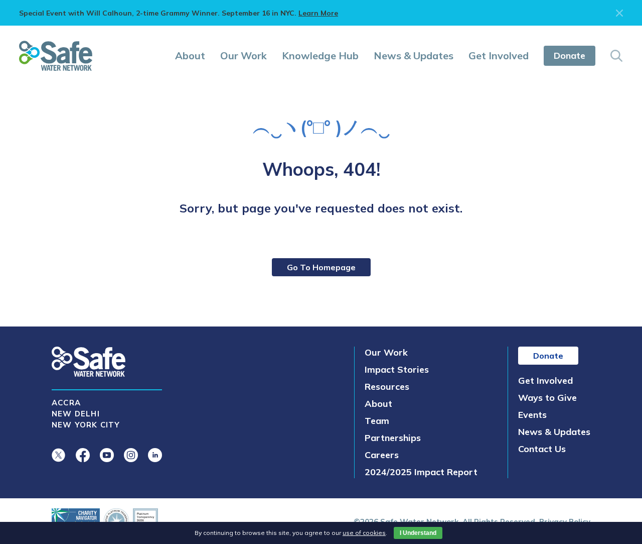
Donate (569, 55)
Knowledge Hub (320, 55)
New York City (86, 424)
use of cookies (364, 532)
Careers (382, 455)
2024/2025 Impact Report (421, 472)
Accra (66, 402)
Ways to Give (547, 397)
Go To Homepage (321, 267)
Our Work (243, 55)
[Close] (619, 13)
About (190, 55)
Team (377, 420)
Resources (387, 386)
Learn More (318, 13)
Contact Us (542, 449)
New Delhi (76, 413)
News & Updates (413, 55)
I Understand (418, 532)
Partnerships (393, 438)
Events (532, 414)
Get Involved (498, 55)
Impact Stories (397, 369)
